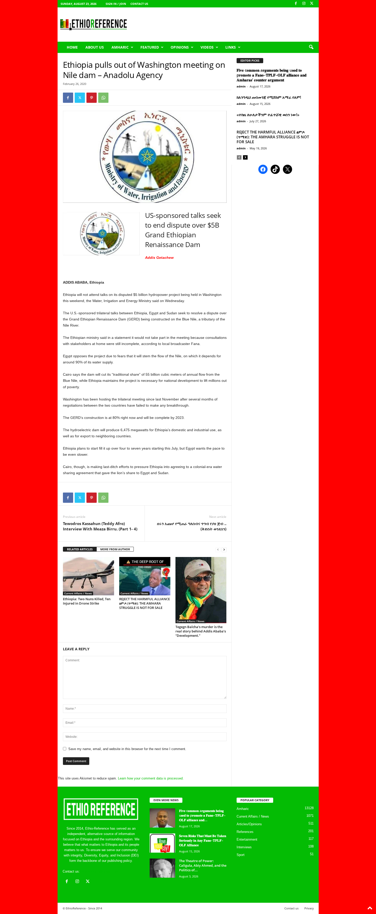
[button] (311, 47)
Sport (241, 855)
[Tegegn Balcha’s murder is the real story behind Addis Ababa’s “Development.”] (201, 590)
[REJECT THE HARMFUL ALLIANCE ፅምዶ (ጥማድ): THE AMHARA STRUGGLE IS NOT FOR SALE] (144, 576)
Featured (149, 47)
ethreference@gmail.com (99, 871)
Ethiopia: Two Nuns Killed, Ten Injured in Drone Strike (86, 601)
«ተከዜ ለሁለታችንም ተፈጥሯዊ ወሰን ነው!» (268, 114)
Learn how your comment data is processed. (151, 778)
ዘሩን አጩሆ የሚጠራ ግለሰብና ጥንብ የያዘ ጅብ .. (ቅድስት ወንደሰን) (191, 526)
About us (94, 47)
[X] (312, 3)
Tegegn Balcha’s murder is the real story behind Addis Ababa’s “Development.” (200, 631)
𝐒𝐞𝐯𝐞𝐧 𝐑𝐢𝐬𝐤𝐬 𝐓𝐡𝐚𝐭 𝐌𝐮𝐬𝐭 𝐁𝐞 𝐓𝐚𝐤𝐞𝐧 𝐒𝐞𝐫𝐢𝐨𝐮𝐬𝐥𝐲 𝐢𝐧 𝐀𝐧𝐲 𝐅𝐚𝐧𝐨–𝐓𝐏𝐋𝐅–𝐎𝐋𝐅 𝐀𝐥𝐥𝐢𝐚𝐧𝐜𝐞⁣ (202, 840)
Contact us (139, 4)
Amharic (120, 47)
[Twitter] (80, 98)
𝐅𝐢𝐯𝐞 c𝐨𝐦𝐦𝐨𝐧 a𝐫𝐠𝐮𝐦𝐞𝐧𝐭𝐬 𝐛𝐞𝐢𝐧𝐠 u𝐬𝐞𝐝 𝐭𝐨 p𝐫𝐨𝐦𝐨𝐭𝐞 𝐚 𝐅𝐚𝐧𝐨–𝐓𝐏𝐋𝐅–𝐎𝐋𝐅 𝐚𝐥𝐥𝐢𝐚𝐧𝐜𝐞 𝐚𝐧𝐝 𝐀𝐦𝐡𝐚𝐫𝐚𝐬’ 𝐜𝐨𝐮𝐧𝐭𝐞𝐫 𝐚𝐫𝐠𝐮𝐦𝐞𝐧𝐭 (271, 75)
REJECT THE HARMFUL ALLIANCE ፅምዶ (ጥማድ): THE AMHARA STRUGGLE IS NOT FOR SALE (144, 603)
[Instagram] (304, 3)
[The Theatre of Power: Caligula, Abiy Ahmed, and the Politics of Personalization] (162, 868)
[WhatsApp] (103, 98)
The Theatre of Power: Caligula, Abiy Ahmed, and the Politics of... (202, 865)
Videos (207, 47)
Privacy (309, 908)
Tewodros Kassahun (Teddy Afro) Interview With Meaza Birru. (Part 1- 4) (100, 526)
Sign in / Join (116, 4)
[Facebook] (296, 3)
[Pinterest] (91, 98)
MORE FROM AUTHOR (115, 549)
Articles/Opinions (249, 824)
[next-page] (224, 549)
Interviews (244, 847)
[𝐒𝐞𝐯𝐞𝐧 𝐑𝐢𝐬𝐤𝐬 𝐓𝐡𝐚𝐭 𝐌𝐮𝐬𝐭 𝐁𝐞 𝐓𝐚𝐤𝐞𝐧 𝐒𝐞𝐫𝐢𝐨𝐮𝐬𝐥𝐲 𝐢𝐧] (162, 843)
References (245, 832)
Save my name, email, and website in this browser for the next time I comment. (127, 749)
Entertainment (247, 839)
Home (72, 47)
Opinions (180, 47)
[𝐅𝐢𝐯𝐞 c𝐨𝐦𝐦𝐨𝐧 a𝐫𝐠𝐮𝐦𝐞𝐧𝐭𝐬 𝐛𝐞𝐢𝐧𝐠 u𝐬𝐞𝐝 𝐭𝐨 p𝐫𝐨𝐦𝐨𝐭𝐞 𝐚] (162, 818)
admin (241, 86)
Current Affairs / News (78, 593)
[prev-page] (217, 549)
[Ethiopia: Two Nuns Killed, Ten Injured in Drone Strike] (88, 576)
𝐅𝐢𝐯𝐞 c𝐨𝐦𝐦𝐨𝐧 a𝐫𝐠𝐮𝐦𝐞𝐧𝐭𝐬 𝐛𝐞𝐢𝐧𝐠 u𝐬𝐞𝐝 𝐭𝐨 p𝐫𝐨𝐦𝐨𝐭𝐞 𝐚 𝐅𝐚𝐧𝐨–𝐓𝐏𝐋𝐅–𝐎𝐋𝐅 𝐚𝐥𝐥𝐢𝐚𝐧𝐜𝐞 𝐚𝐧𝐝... (202, 815)
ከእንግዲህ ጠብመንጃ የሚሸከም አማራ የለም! (269, 97)
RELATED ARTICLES (80, 549)
